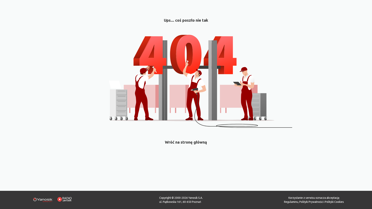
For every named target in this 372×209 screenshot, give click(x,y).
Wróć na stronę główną (186, 142)
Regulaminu (291, 201)
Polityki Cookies (334, 201)
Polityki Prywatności (311, 201)
